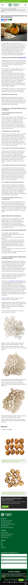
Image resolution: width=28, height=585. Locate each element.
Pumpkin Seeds (22, 57)
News (2, 545)
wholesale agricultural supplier (15, 281)
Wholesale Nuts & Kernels (6, 520)
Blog (2, 544)
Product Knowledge (11, 9)
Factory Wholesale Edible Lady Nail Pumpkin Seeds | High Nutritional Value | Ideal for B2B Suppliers (13, 380)
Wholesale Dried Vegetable (7, 527)
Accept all (21, 579)
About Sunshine (4, 532)
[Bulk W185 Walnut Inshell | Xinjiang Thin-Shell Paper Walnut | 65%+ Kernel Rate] (14, 446)
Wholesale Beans (4, 525)
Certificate (3, 547)
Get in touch (5, 506)
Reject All (7, 579)
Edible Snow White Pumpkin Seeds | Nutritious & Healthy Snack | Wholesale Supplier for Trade (12, 343)
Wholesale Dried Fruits (6, 522)
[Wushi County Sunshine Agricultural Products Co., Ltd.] (14, 5)
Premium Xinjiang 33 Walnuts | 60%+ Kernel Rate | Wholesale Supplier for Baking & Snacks (13, 493)
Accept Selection (14, 579)
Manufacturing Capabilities (7, 534)
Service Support (4, 537)
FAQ (2, 542)
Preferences (17, 582)
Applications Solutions (6, 535)
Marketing (23, 582)
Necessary (6, 582)
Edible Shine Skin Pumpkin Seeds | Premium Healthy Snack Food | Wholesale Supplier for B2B (13, 416)
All (5, 9)
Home (2, 9)
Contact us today (6, 298)
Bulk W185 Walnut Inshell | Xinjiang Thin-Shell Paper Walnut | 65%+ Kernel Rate (13, 461)
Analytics (11, 582)
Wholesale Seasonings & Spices (8, 524)
